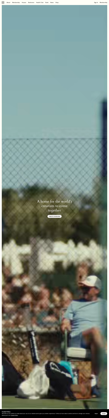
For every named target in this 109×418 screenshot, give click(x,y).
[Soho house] (3, 2)
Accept (103, 413)
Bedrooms (31, 2)
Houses (24, 2)
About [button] (8, 2)
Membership (16, 2)
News (52, 2)
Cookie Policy (14, 415)
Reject (96, 413)
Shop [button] (57, 2)
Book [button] (46, 2)
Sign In (96, 2)
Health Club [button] (39, 2)
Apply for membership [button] (54, 216)
